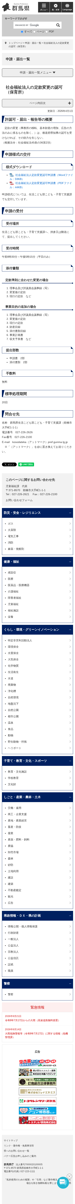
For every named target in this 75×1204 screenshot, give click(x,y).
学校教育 (13, 777)
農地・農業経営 (17, 820)
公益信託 (13, 958)
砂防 (10, 864)
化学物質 (13, 665)
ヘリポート (14, 748)
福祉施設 (13, 610)
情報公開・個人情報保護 (23, 926)
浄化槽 (12, 691)
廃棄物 (12, 684)
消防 (10, 542)
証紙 (10, 964)
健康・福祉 (11, 561)
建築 (10, 883)
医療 (10, 578)
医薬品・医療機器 (18, 585)
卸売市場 (13, 852)
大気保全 (13, 659)
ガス (10, 523)
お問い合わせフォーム (19, 500)
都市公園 (13, 716)
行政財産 (13, 932)
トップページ (15, 43)
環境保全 (13, 646)
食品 (10, 729)
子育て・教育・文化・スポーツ (25, 760)
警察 (7, 983)
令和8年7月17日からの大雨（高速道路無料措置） (32, 1020)
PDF (51, 31)
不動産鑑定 (14, 890)
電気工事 (13, 536)
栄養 (10, 616)
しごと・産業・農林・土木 (22, 797)
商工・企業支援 (17, 814)
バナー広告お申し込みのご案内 (20, 1156)
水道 (10, 678)
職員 (10, 970)
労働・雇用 (14, 807)
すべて (28, 31)
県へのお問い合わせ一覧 (16, 1151)
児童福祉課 (12, 486)
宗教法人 (13, 951)
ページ (41, 31)
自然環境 (13, 697)
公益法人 (13, 945)
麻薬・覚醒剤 (16, 548)
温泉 (10, 722)
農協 (10, 845)
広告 (10, 902)
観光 (10, 896)
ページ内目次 (37, 103)
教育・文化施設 (17, 771)
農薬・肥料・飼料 (18, 839)
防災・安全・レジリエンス (22, 512)
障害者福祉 (14, 597)
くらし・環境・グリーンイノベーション (31, 629)
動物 (10, 735)
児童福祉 (13, 604)
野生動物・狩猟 (17, 741)
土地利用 (13, 871)
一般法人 (13, 939)
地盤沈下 (13, 703)
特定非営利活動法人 (20, 640)
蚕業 (10, 833)
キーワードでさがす (16, 18)
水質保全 (13, 653)
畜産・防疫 (14, 826)
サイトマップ (11, 1140)
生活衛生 (13, 672)
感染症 (12, 572)
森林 (10, 858)
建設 (10, 877)
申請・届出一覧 (33, 43)
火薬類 (12, 529)
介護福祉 (13, 591)
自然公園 (13, 710)
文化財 (12, 784)
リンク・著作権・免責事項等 (19, 1145)
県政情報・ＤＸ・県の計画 (22, 915)
